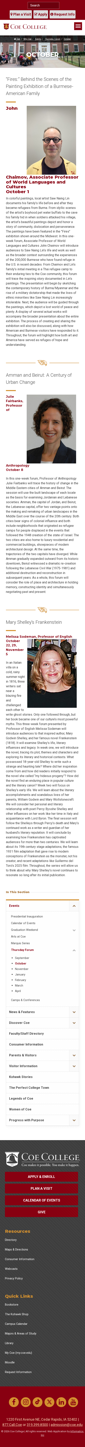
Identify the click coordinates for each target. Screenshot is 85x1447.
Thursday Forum (52, 39)
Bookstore (11, 1304)
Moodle (10, 1362)
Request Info (64, 14)
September (22, 958)
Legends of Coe (21, 1098)
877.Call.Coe (12, 1425)
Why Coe (27, 39)
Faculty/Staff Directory (26, 1033)
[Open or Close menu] (74, 906)
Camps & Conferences (25, 1000)
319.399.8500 (37, 1425)
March (19, 985)
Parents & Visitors (23, 1055)
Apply (42, 14)
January (20, 974)
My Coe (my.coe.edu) (18, 1353)
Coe (18, 39)
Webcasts (11, 1269)
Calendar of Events (23, 923)
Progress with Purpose (26, 1120)
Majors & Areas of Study (20, 1333)
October (67, 39)
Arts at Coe (18, 936)
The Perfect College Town (29, 1088)
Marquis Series (20, 943)
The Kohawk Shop (16, 1314)
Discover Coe (19, 1023)
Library (9, 1343)
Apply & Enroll (41, 1177)
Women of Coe (20, 1109)
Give (41, 1212)
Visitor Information (23, 1066)
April (18, 991)
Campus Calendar (16, 1324)
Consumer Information (26, 1044)
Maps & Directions (16, 1249)
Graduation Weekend (24, 930)
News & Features (22, 1012)
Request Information (18, 1372)
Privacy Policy (14, 1278)
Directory (11, 1240)
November (21, 969)
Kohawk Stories (21, 1077)
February (20, 980)
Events (38, 39)
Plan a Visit (21, 14)
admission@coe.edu (67, 1425)
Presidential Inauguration (27, 916)
